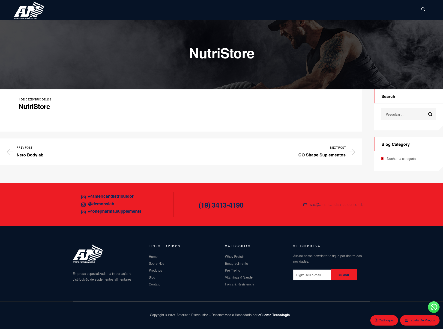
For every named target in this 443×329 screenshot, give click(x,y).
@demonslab (101, 204)
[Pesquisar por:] (408, 114)
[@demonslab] (83, 204)
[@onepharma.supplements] (83, 212)
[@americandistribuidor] (83, 197)
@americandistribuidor (111, 196)
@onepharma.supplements (114, 211)
